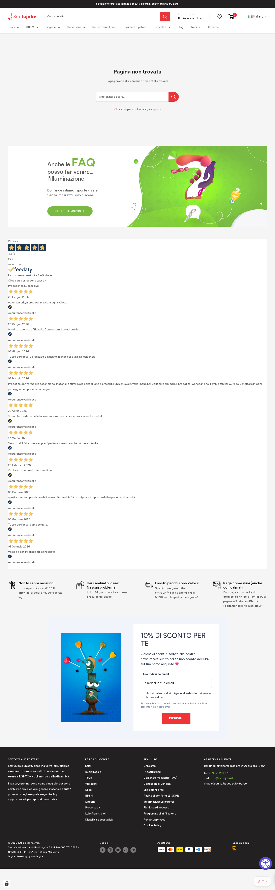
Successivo (31, 286)
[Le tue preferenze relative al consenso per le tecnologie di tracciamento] (6, 883)
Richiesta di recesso (157, 807)
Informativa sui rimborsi (159, 801)
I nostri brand (152, 772)
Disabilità (160, 27)
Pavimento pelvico (135, 27)
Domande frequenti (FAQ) (160, 777)
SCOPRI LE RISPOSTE (70, 211)
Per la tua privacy (154, 819)
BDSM (30, 27)
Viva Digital (37, 856)
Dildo (88, 790)
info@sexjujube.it (221, 778)
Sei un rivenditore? (104, 27)
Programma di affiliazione (160, 813)
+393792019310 (219, 773)
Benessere (74, 27)
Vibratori (91, 783)
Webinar (195, 27)
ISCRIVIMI (176, 718)
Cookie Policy (152, 825)
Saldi (88, 766)
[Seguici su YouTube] (118, 850)
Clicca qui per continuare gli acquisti (137, 109)
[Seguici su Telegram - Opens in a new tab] (133, 850)
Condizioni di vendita (157, 783)
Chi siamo (150, 766)
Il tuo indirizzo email (155, 674)
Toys (11, 27)
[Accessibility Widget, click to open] (265, 863)
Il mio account (188, 18)
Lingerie (50, 27)
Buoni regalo (93, 772)
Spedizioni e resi (154, 790)
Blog (180, 27)
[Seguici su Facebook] (102, 850)
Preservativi (92, 807)
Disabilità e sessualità (99, 819)
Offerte (213, 27)
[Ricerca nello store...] (174, 97)
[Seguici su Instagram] (110, 850)
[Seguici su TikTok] (125, 850)
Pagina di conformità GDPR (161, 795)
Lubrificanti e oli (95, 813)
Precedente (16, 286)
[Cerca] (165, 16)
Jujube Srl (46, 847)
